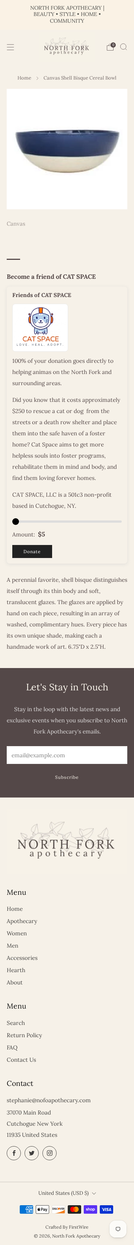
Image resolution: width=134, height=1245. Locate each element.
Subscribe (67, 777)
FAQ (12, 1047)
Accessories (22, 957)
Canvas (16, 223)
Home (24, 78)
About (15, 982)
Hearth (16, 970)
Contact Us (21, 1059)
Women (17, 933)
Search (16, 1022)
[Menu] (10, 47)
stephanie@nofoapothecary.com (49, 1100)
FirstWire (79, 1227)
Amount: (23, 534)
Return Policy (24, 1035)
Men (12, 945)
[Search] (123, 47)
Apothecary (22, 921)
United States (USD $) (63, 1193)
